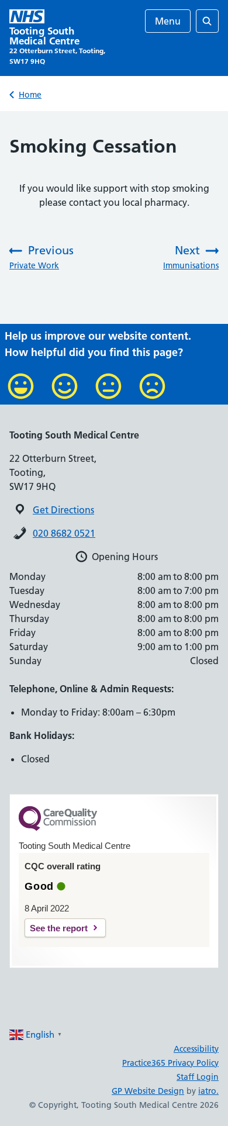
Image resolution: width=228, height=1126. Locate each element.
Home (30, 94)
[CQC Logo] (58, 828)
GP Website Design (148, 1091)
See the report (59, 928)
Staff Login (198, 1077)
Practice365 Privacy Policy (170, 1063)
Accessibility (196, 1049)
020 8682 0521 (64, 533)
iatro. (208, 1091)
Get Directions (63, 510)
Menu (168, 21)
